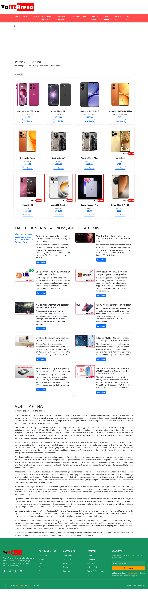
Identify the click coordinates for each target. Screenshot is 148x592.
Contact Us (129, 18)
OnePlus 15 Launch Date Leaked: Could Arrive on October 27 (52, 339)
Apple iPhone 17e (58, 111)
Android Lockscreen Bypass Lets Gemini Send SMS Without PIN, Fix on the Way (53, 238)
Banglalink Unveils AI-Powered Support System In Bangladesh (111, 273)
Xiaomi (42, 563)
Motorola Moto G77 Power (27, 111)
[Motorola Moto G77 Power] (28, 94)
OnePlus (42, 567)
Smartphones (68, 555)
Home (17, 17)
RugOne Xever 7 (58, 158)
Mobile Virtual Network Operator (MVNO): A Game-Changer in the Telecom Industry (112, 371)
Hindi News (106, 18)
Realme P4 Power (27, 158)
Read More (41, 262)
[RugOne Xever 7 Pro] (89, 141)
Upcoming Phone (47, 18)
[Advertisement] (74, 43)
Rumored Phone (62, 18)
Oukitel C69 (120, 158)
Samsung (43, 555)
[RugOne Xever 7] (58, 141)
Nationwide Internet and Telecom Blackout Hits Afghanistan (52, 306)
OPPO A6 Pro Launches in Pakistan (113, 304)
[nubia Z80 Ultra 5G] (58, 188)
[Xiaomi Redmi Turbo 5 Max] (120, 94)
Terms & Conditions (95, 571)
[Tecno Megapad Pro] (89, 188)
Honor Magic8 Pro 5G (120, 205)
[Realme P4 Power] (28, 141)
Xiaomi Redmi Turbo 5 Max (120, 111)
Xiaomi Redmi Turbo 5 (89, 111)
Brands (35, 17)
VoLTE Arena (131, 573)
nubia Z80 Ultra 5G (59, 205)
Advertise (91, 563)
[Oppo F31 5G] (28, 188)
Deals (26, 17)
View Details (27, 121)
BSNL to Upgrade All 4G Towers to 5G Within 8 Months (53, 273)
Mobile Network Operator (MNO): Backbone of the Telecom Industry (53, 369)
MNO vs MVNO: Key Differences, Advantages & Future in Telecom (112, 339)
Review (76, 17)
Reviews (66, 571)
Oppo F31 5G (27, 205)
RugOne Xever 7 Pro (89, 158)
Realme (42, 571)
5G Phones (67, 559)
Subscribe (128, 568)
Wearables (67, 563)
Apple (41, 559)
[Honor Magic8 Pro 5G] (120, 188)
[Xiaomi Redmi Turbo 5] (89, 94)
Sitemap (90, 575)
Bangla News (94, 18)
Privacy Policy (92, 567)
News (85, 17)
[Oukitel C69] (120, 141)
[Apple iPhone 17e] (58, 94)
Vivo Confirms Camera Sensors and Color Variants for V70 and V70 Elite (113, 238)
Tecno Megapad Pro (89, 205)
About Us (118, 18)
